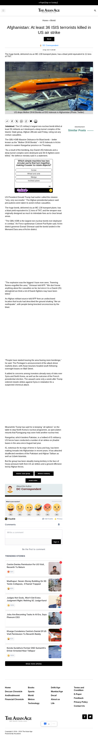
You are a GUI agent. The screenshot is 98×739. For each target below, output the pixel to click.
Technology (33, 703)
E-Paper (78, 694)
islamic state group (23, 474)
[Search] (95, 11)
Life (52, 703)
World (49, 39)
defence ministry (44, 474)
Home (8, 687)
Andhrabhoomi (12, 695)
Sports (31, 691)
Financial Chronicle (14, 699)
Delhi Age (55, 687)
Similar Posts (77, 130)
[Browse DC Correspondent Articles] (10, 489)
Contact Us (79, 706)
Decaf (54, 695)
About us (55, 699)
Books (31, 687)
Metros (31, 699)
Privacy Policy (81, 702)
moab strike (33, 480)
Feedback (78, 698)
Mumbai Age (57, 691)
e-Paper (42, 3)
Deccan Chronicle (13, 691)
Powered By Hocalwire (13, 734)
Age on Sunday (51, 3)
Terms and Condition (79, 688)
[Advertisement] (33, 256)
